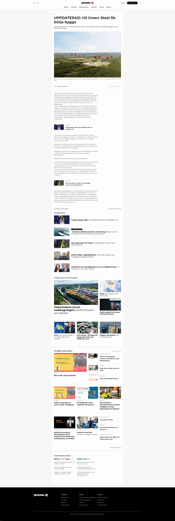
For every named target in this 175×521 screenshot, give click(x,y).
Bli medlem (64, 500)
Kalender (108, 7)
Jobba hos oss (100, 502)
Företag (101, 7)
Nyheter (66, 7)
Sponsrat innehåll (83, 505)
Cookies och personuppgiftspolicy (87, 497)
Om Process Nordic (102, 505)
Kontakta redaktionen (102, 497)
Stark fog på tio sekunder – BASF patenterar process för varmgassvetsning (86, 474)
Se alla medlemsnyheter (115, 447)
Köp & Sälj (94, 7)
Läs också (67, 125)
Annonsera (63, 502)
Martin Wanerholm (63, 86)
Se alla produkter (65, 505)
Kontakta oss (100, 500)
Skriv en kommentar (115, 208)
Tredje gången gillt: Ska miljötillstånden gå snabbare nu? (78, 128)
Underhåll (73, 7)
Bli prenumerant (65, 497)
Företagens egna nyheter (63, 351)
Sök (38, 3)
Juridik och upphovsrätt (85, 500)
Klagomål (81, 502)
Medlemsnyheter (84, 7)
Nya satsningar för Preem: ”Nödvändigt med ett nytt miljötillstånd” (77, 184)
